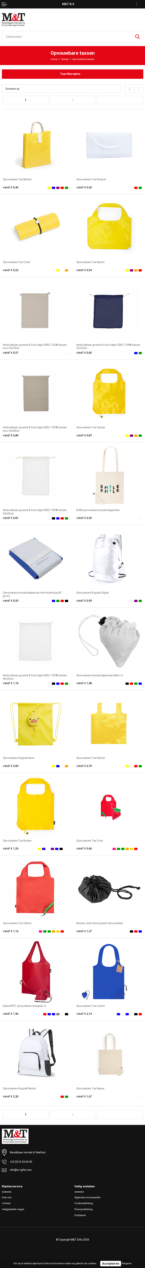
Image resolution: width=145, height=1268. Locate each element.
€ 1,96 (10, 1013)
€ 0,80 (10, 435)
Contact (6, 1203)
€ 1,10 (10, 683)
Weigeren (127, 1263)
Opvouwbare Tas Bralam (17, 840)
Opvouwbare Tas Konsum (91, 179)
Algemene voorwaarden (87, 1197)
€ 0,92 (84, 518)
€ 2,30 (10, 1096)
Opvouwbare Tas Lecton (90, 1005)
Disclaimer (80, 1215)
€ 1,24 (10, 848)
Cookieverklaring (83, 1203)
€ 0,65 (84, 352)
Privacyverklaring (83, 1209)
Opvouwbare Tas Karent (90, 262)
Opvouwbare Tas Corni (89, 840)
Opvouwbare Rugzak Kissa (18, 757)
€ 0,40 (10, 187)
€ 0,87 (84, 435)
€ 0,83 (10, 766)
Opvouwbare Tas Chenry (17, 923)
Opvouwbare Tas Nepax (90, 1088)
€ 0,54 (84, 270)
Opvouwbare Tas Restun (90, 757)
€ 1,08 (84, 683)
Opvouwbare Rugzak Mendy (19, 1088)
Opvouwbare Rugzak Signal (92, 592)
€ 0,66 (84, 848)
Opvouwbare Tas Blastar (17, 179)
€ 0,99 (84, 600)
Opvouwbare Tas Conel (16, 262)
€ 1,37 (84, 931)
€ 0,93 (10, 600)
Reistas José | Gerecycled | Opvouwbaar (99, 923)
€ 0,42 (84, 187)
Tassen (65, 59)
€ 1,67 (84, 1096)
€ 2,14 (84, 1013)
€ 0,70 (84, 766)
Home (54, 59)
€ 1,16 (10, 931)
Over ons (7, 1197)
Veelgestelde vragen (13, 1209)
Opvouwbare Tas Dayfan (90, 427)
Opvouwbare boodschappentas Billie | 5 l (99, 675)
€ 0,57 (10, 352)
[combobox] (67, 36)
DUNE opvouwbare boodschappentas (98, 510)
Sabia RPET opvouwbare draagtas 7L (24, 1005)
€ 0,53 (10, 270)
